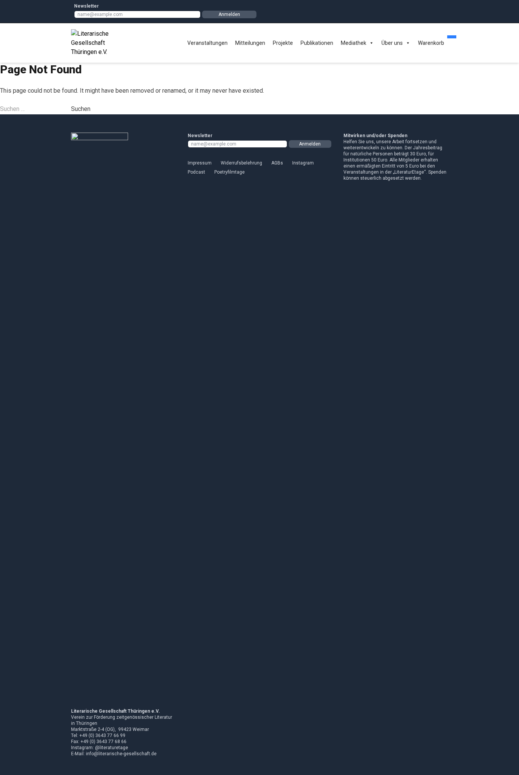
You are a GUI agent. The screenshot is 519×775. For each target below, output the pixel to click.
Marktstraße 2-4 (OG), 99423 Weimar (110, 729)
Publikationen (317, 43)
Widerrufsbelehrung (241, 163)
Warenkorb (431, 43)
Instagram (303, 163)
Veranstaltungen (207, 43)
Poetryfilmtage (229, 172)
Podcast (196, 172)
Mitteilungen (250, 43)
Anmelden (229, 14)
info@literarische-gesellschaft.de (121, 753)
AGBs (277, 163)
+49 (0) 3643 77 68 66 (104, 741)
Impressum (200, 163)
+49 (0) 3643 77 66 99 (102, 735)
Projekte (283, 43)
